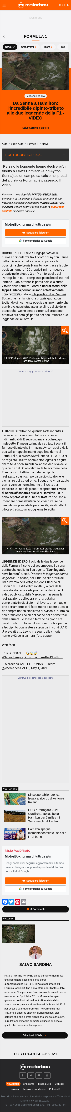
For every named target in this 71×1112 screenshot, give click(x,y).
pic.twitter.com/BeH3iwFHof (43, 657)
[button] (22, 1075)
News (8, 46)
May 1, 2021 (39, 668)
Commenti (37, 909)
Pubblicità (54, 1089)
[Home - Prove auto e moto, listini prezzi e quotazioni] (33, 5)
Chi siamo (28, 1083)
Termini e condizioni (34, 1089)
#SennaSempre (12, 657)
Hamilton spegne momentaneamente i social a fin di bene (47, 832)
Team (47, 46)
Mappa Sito (44, 1083)
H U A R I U (57, 456)
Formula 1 (32, 143)
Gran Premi (27, 46)
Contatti (59, 1083)
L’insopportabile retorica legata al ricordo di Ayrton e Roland (46, 798)
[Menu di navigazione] (4, 5)
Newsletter (13, 1083)
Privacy (15, 1089)
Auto (4, 143)
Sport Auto (17, 143)
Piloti (62, 46)
